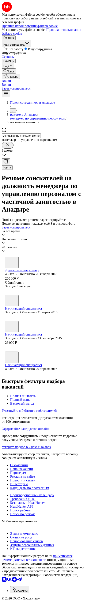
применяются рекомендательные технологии (37, 557)
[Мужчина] (12, 262)
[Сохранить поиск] (6, 161)
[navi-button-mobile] (6, 93)
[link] (9, 71)
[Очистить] (8, 145)
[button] (6, 81)
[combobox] (21, 135)
